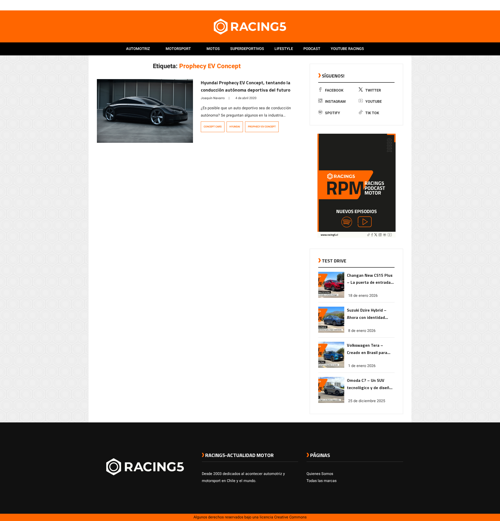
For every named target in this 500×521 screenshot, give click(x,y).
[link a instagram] (385, 5)
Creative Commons (290, 517)
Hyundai (234, 126)
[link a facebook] (374, 5)
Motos (213, 49)
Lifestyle (283, 49)
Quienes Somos (320, 474)
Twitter (373, 90)
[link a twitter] (379, 5)
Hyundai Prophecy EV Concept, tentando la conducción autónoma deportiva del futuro (245, 86)
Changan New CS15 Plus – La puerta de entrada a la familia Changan (370, 279)
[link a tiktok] (400, 5)
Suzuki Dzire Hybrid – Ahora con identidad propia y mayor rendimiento (366, 314)
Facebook (334, 90)
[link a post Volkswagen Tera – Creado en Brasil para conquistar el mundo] (331, 366)
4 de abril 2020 (246, 98)
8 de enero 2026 (362, 330)
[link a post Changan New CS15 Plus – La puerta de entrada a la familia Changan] (331, 296)
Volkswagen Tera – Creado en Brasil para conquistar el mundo (367, 349)
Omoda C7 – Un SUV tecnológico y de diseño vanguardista (369, 384)
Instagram (335, 101)
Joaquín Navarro (213, 98)
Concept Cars (213, 126)
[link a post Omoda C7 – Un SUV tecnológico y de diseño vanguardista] (331, 401)
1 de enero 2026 (362, 366)
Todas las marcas (321, 481)
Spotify (332, 113)
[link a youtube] (390, 5)
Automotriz (138, 49)
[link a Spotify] (395, 5)
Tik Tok (372, 113)
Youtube (373, 101)
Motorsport (178, 49)
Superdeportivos (247, 49)
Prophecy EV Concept (262, 126)
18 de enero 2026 (363, 295)
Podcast (311, 49)
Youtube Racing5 (347, 49)
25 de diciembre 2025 (366, 401)
